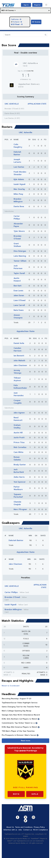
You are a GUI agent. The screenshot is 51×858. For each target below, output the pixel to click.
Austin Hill (18, 432)
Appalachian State (28, 84)
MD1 (3, 10)
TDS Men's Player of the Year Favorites (18, 731)
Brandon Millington (18, 200)
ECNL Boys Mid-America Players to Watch (19, 727)
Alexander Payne (18, 225)
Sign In (26, 5)
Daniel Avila (19, 343)
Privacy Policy (39, 827)
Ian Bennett (19, 355)
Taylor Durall (19, 273)
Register (37, 5)
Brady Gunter (20, 464)
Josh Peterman (18, 267)
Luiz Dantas (19, 167)
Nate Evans (19, 310)
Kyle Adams (19, 179)
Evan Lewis (18, 290)
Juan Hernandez (19, 394)
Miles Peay (18, 194)
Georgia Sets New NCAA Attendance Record (21, 715)
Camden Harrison (17, 349)
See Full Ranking (25, 787)
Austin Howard (17, 279)
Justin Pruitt (19, 437)
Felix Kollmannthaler (20, 386)
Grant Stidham (17, 245)
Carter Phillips (17, 217)
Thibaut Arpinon (17, 379)
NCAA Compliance (40, 830)
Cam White (18, 452)
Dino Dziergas (20, 251)
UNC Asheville (30, 63)
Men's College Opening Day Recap (16, 711)
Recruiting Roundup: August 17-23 (16, 698)
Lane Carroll (19, 305)
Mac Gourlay (19, 189)
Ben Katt (17, 285)
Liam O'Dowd (19, 300)
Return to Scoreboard (10, 685)
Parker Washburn (18, 488)
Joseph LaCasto (17, 160)
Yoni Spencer (20, 482)
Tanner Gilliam (20, 261)
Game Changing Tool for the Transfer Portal (21, 706)
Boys (16, 794)
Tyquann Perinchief (18, 495)
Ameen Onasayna (18, 316)
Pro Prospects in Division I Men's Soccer (19, 735)
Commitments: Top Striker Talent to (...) (18, 723)
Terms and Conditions (24, 827)
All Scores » (10, 10)
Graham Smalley (17, 426)
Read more (25, 740)
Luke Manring (20, 256)
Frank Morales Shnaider (20, 173)
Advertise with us (10, 830)
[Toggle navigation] (46, 5)
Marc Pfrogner (20, 509)
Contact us (27, 830)
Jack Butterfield (19, 470)
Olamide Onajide (17, 503)
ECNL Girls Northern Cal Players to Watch (19, 719)
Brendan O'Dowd (17, 237)
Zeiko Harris (19, 477)
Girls (34, 794)
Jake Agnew (19, 412)
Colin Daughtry (18, 145)
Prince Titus (19, 442)
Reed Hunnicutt (18, 419)
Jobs (20, 830)
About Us (10, 827)
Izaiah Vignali (19, 184)
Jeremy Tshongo (17, 371)
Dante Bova (19, 206)
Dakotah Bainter (17, 153)
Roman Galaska (17, 458)
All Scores (36, 22)
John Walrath (19, 360)
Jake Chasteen (20, 365)
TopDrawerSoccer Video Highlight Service (19, 702)
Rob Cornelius (20, 447)
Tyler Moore (19, 231)
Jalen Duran (19, 295)
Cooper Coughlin (18, 401)
